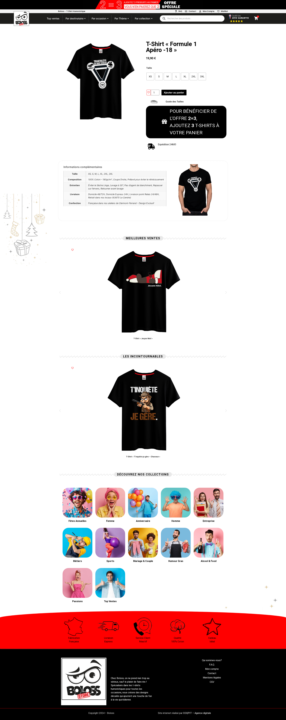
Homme (175, 521)
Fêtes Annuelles (77, 521)
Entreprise (208, 521)
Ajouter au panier (174, 92)
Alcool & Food (208, 561)
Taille (149, 68)
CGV (212, 682)
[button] (60, 292)
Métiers (77, 561)
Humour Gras (175, 561)
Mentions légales (212, 677)
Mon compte (212, 669)
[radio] (150, 76)
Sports (110, 561)
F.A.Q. (212, 664)
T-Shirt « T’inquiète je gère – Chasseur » (143, 457)
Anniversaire (143, 521)
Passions (77, 601)
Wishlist (224, 11)
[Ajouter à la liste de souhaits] (149, 92)
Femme (110, 521)
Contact (192, 11)
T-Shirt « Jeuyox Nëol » (143, 339)
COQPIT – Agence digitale (197, 713)
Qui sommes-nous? (212, 660)
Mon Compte (208, 11)
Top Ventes (110, 601)
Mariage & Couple (143, 561)
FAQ (180, 11)
